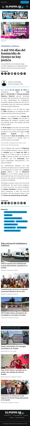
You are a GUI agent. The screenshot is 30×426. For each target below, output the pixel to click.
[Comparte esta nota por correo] (15, 73)
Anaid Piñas (3, 317)
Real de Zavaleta (10, 227)
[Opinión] (15, 15)
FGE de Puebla (22, 227)
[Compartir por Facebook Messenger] (18, 73)
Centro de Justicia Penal (12, 230)
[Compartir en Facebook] (2, 73)
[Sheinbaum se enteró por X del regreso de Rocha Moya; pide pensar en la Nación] (15, 387)
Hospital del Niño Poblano (13, 218)
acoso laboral (9, 221)
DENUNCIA (25, 2)
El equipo (26, 415)
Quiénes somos (7, 415)
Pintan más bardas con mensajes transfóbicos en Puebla (13, 347)
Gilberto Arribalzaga (14, 82)
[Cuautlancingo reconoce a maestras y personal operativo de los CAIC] (15, 280)
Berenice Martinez (5, 351)
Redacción (3, 270)
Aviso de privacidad (19, 417)
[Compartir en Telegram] (12, 73)
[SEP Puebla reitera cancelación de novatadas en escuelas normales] (15, 304)
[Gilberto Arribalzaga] (4, 83)
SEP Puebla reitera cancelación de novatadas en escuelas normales (13, 314)
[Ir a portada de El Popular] (15, 7)
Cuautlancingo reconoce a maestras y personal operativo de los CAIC (14, 290)
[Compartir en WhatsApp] (8, 73)
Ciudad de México (21, 221)
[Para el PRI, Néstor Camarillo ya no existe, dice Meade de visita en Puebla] (15, 361)
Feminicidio (8, 215)
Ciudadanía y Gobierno (10, 46)
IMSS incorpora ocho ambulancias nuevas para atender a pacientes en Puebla (14, 266)
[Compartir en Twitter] (5, 73)
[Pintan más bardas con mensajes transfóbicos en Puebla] (15, 337)
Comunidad (13, 351)
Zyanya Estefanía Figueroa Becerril (15, 212)
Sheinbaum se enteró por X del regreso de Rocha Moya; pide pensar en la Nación (14, 398)
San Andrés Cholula (11, 224)
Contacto (11, 417)
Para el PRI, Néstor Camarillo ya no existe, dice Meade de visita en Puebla (14, 372)
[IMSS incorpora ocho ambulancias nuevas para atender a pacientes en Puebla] (15, 255)
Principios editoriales (17, 415)
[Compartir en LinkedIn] (21, 73)
